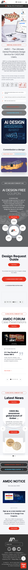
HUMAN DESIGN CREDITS (8, 154)
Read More (14, 264)
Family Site (9, 544)
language (19, 2)
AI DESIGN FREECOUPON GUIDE (15, 285)
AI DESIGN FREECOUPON (20, 154)
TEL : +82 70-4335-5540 (13, 562)
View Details (7, 370)
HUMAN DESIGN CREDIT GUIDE (14, 279)
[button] (10, 379)
